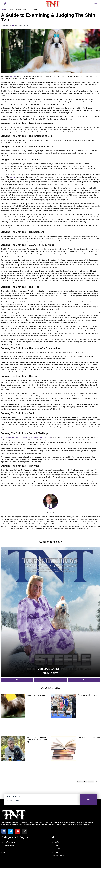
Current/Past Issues (8, 842)
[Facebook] (3, 831)
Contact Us (55, 842)
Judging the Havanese (36, 695)
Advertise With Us (57, 855)
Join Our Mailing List (14, 796)
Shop (3, 852)
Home (3, 9)
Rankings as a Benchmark (88, 695)
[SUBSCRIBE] (84, 680)
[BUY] (17, 680)
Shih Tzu (13, 76)
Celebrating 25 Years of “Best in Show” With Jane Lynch (37, 739)
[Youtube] (17, 831)
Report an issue (57, 859)
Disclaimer (55, 852)
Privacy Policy (56, 845)
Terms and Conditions (59, 849)
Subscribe (5, 849)
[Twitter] (10, 831)
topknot (12, 177)
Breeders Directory (8, 845)
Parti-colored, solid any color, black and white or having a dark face (26, 437)
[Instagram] (24, 831)
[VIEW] (50, 680)
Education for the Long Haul (89, 737)
